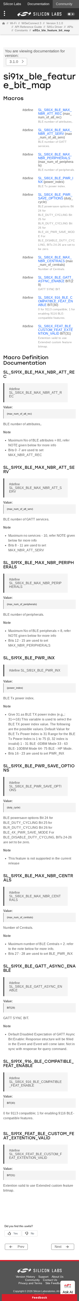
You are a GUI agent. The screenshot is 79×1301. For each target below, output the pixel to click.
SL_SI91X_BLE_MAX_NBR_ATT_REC (55, 111)
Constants (21, 30)
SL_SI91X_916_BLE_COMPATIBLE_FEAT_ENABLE (55, 301)
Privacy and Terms (30, 1283)
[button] (6, 13)
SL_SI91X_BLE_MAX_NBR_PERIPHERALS (55, 156)
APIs (70, 26)
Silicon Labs (12, 4)
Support (43, 1276)
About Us (57, 1276)
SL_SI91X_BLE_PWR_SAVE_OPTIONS (55, 196)
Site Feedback (54, 1283)
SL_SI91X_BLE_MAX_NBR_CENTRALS (55, 259)
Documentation (38, 4)
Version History (25, 1276)
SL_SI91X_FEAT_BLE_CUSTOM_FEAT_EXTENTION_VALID (55, 329)
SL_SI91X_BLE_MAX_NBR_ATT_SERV (55, 131)
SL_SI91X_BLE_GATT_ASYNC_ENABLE (55, 279)
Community (64, 4)
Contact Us (50, 1280)
